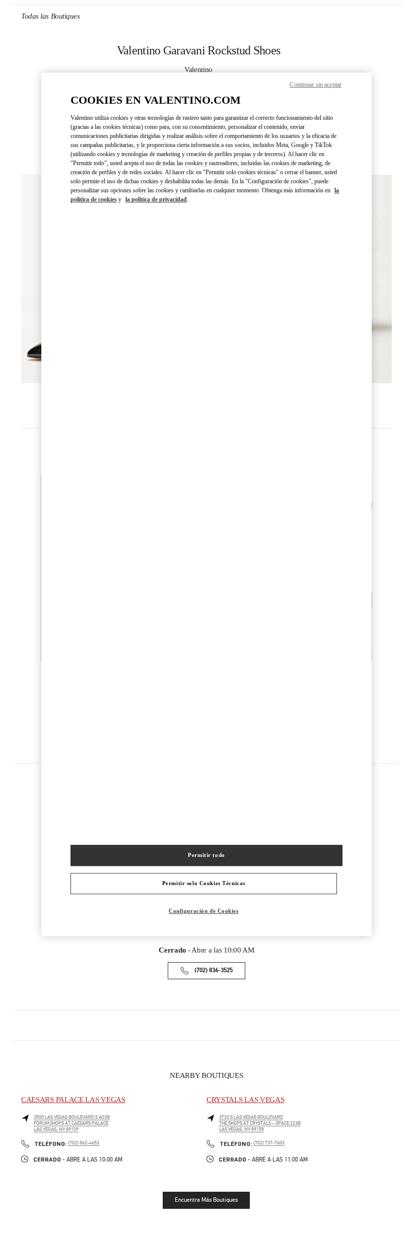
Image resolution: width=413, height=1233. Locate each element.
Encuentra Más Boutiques (206, 1199)
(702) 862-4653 (83, 1143)
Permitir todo (206, 855)
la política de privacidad (156, 199)
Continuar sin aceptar (315, 84)
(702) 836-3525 (213, 970)
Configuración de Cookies (204, 911)
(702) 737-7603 (269, 1143)
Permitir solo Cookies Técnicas (203, 883)
